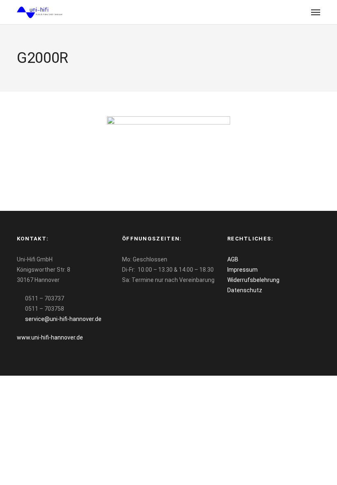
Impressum (242, 269)
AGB (232, 259)
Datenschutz (244, 290)
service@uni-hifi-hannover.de (63, 319)
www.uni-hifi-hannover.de (50, 337)
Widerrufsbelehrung (253, 280)
